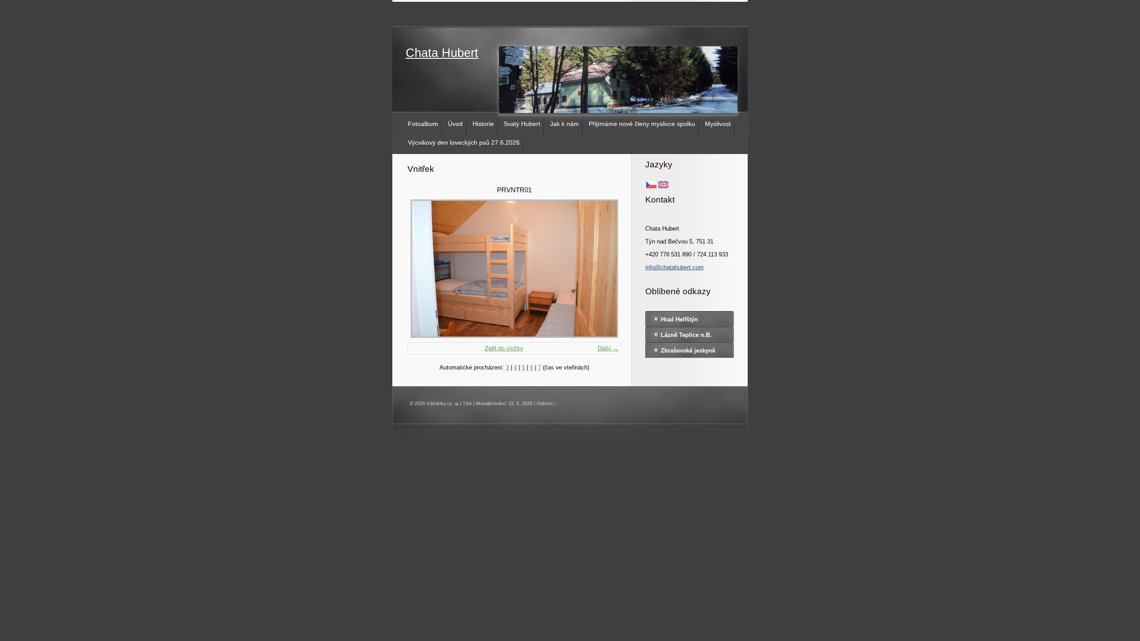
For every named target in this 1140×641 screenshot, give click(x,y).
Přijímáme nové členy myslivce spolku (642, 123)
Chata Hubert (442, 53)
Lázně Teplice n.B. (686, 335)
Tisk (467, 403)
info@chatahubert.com (674, 267)
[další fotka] (607, 268)
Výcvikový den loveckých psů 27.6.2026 (464, 142)
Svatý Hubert (522, 123)
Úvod (455, 123)
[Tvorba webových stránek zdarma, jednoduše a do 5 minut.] (457, 404)
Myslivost (718, 123)
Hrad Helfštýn (679, 319)
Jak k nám (564, 123)
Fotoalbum (423, 123)
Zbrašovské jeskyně (688, 350)
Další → (608, 348)
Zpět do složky (504, 348)
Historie (483, 123)
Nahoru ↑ (547, 403)
